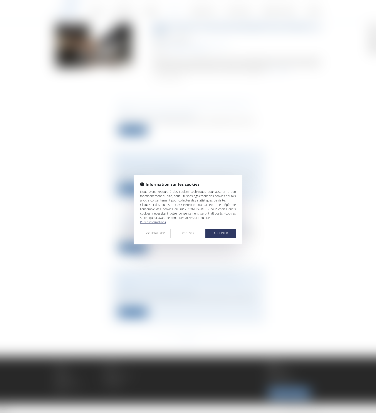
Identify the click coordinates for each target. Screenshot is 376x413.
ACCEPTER (221, 233)
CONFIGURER (155, 233)
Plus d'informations (153, 222)
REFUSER (188, 233)
